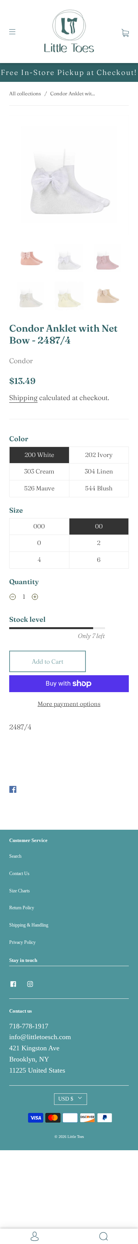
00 (99, 526)
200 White (39, 454)
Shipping (23, 397)
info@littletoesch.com (40, 1037)
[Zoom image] (69, 176)
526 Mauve (39, 488)
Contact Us (19, 873)
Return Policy (21, 907)
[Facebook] (13, 789)
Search (15, 856)
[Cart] (125, 31)
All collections (25, 93)
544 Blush (99, 488)
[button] (21, 176)
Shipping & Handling (28, 925)
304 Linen (99, 471)
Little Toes (75, 1136)
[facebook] (13, 983)
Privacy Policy (22, 942)
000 (39, 526)
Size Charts (19, 891)
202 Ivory (99, 454)
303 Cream (39, 471)
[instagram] (29, 983)
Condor (21, 360)
